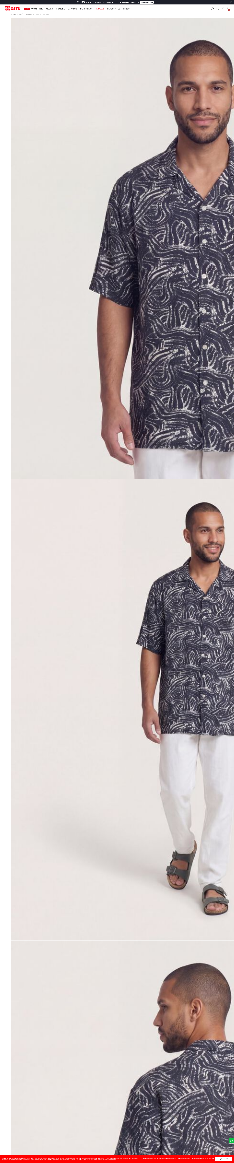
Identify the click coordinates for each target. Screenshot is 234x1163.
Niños (126, 9)
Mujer (49, 9)
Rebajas (99, 9)
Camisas (45, 15)
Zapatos (72, 9)
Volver (19, 14)
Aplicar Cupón (147, 2)
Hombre (60, 9)
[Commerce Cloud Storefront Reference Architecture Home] (14, 9)
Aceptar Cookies (223, 1159)
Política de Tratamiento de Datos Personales (197, 1158)
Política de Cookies (170, 1158)
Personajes (113, 9)
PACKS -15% (37, 9)
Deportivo (86, 9)
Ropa (37, 15)
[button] (223, 8)
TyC (138, 2)
